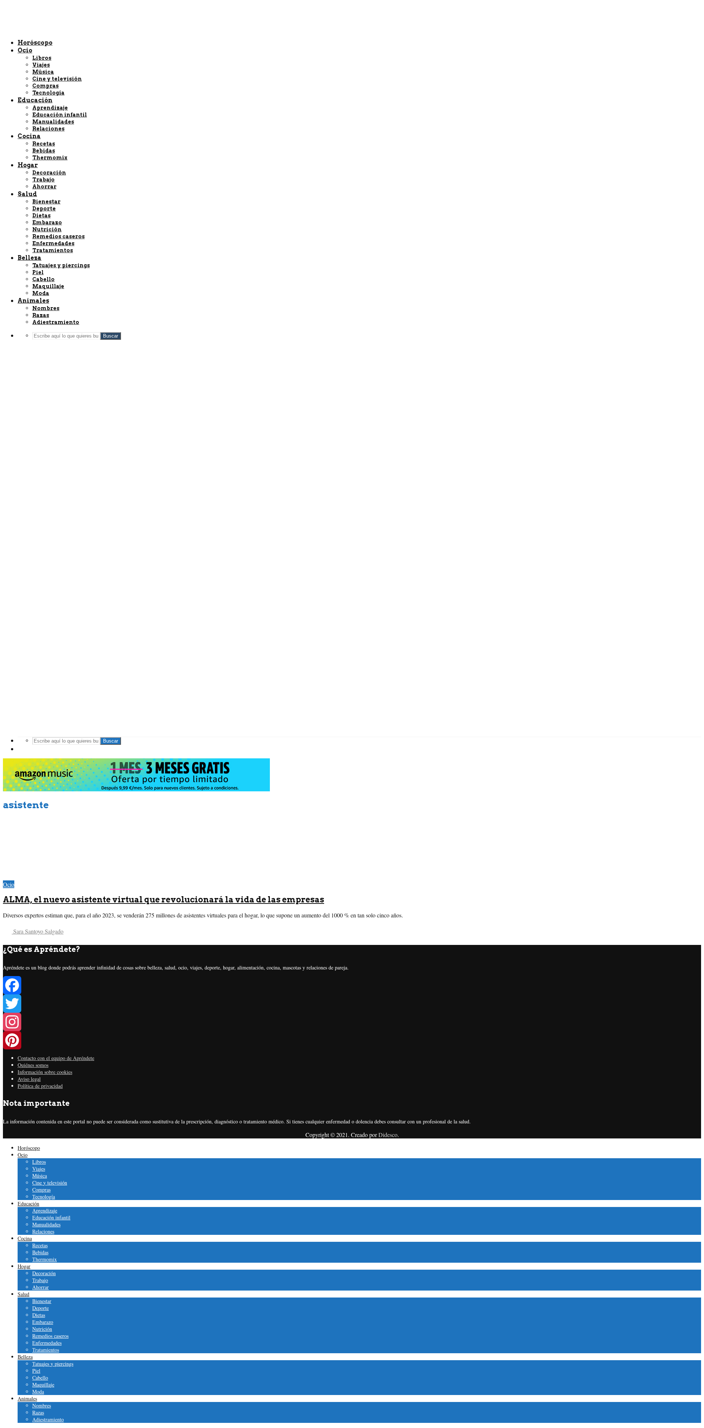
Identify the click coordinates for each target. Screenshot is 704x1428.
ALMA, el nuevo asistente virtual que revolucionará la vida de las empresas (163, 899)
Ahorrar (40, 1287)
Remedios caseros (50, 1335)
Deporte (40, 1307)
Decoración (44, 1273)
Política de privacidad (40, 1085)
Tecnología (43, 1196)
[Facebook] (352, 985)
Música (39, 1175)
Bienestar (41, 1301)
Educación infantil (51, 1217)
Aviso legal (29, 1078)
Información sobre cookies (45, 1071)
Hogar (24, 1266)
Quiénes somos (33, 1064)
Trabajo (40, 1280)
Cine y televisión (49, 1182)
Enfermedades (47, 1342)
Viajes (38, 1168)
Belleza (25, 1356)
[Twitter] (352, 1003)
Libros (39, 1161)
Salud (23, 1294)
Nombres (41, 1405)
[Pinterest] (352, 1040)
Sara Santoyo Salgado (37, 931)
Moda (38, 1391)
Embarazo (42, 1321)
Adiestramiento (48, 1419)
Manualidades (46, 1224)
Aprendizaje (44, 1210)
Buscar (110, 741)
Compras (41, 1189)
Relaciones (43, 1231)
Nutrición (42, 1328)
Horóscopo (29, 1147)
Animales (27, 1398)
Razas (38, 1412)
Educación (28, 1203)
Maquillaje (43, 1384)
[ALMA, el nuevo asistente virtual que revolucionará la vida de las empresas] (55, 876)
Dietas (38, 1314)
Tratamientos (45, 1349)
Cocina (25, 1238)
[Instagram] (352, 1022)
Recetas (40, 1245)
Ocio (8, 884)
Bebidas (40, 1252)
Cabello (40, 1377)
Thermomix (44, 1259)
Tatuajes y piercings (52, 1363)
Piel (36, 1370)
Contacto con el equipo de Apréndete (56, 1058)
